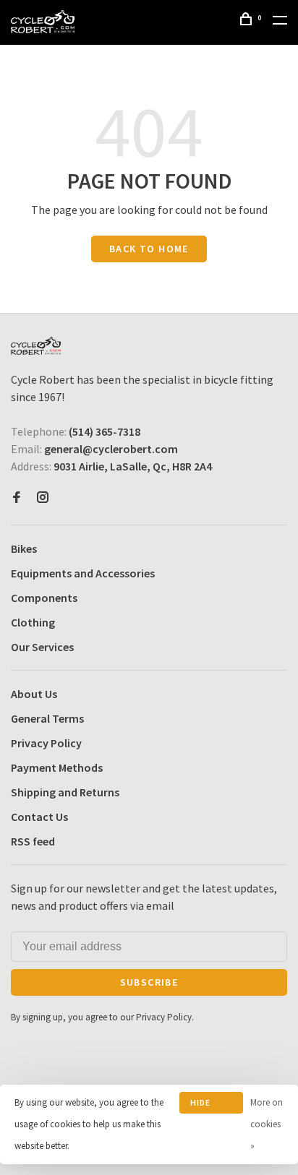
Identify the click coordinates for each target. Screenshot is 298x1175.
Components (44, 597)
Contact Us (39, 816)
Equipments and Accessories (83, 573)
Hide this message (211, 1105)
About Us (34, 694)
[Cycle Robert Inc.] (36, 346)
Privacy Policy (46, 743)
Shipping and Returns (65, 792)
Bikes (24, 548)
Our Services (42, 647)
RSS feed (33, 841)
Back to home (149, 248)
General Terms (47, 718)
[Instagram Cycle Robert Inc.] (42, 498)
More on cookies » (266, 1124)
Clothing (33, 622)
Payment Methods (57, 767)
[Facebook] (16, 498)
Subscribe (149, 982)
